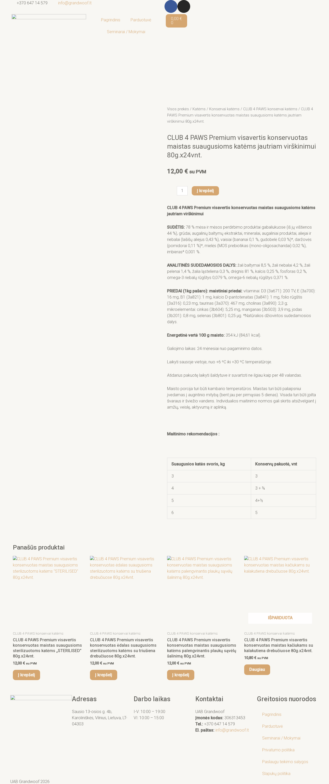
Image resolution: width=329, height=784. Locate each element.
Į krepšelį (205, 190)
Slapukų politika (276, 773)
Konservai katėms (224, 109)
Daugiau (257, 669)
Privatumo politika (278, 749)
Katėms (199, 109)
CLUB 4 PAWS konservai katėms (270, 109)
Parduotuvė (141, 19)
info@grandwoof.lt (232, 730)
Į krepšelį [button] (26, 674)
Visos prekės (178, 109)
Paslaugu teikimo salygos (285, 761)
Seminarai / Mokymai (126, 31)
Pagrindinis (110, 19)
